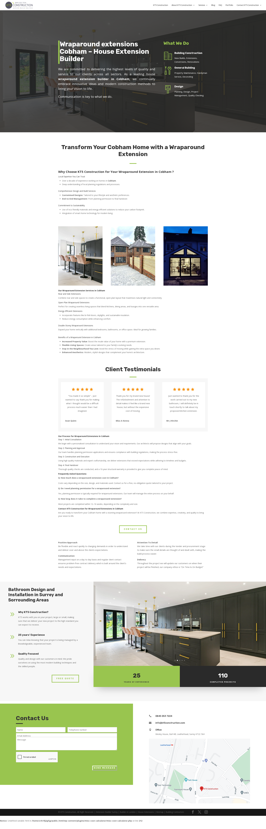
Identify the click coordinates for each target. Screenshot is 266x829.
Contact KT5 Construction (248, 5)
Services (201, 5)
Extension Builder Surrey (107, 812)
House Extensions (146, 812)
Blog (213, 5)
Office (158, 729)
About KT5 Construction (182, 5)
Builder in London (128, 812)
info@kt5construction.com (170, 723)
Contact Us (133, 529)
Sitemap (159, 812)
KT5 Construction (160, 5)
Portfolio (229, 5)
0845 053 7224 (163, 716)
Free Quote (65, 678)
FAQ (220, 5)
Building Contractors (175, 812)
